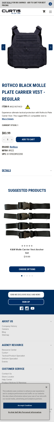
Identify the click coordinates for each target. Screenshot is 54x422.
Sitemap (5, 335)
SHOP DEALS (7, 3)
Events (5, 361)
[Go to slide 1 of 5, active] (21, 275)
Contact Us (7, 374)
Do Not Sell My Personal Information (24, 412)
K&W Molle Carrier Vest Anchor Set (27, 251)
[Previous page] (3, 47)
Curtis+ (5, 353)
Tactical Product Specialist (13, 356)
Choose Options (27, 269)
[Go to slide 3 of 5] (27, 275)
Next (46, 219)
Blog (4, 332)
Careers (5, 329)
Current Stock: (10, 125)
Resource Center (9, 350)
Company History (9, 326)
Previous (8, 219)
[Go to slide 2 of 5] (24, 275)
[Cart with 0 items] (44, 11)
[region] (25, 401)
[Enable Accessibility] (50, 4)
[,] (27, 219)
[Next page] (51, 47)
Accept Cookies (25, 405)
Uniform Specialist (10, 358)
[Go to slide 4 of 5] (29, 275)
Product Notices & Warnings (14, 382)
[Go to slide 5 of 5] (32, 275)
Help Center (7, 379)
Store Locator (8, 377)
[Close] (46, 387)
